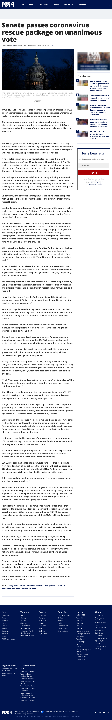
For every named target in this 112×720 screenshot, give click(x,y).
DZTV (78, 647)
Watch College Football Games (26, 675)
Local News (6, 615)
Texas (4, 618)
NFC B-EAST (80, 644)
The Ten (79, 620)
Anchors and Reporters (99, 619)
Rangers (42, 618)
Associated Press (7, 46)
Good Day (62, 612)
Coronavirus (18, 46)
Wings (41, 628)
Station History (100, 622)
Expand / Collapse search (109, 4)
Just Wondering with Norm (83, 650)
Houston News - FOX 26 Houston (9, 670)
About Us (99, 612)
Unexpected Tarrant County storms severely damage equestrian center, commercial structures (100, 110)
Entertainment (63, 626)
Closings (23, 618)
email (108, 712)
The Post (79, 623)
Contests (98, 643)
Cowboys (42, 615)
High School (43, 634)
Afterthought (81, 642)
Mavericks (42, 620)
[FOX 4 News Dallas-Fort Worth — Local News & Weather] (9, 4)
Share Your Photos (27, 636)
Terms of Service (95, 185)
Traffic (60, 623)
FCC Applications (101, 638)
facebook (91, 712)
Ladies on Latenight (83, 631)
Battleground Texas (83, 634)
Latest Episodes (80, 613)
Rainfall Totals (25, 626)
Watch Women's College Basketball (26, 694)
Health (4, 636)
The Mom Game (82, 654)
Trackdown (80, 636)
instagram (100, 712)
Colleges (42, 631)
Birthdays (61, 618)
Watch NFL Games (27, 671)
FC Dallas (42, 626)
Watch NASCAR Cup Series (27, 682)
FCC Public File (100, 636)
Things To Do (62, 628)
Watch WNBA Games (28, 698)
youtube (104, 712)
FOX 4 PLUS (99, 641)
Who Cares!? (80, 639)
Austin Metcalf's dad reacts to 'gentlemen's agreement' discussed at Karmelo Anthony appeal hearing (99, 86)
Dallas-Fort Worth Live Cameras (26, 632)
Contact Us (99, 615)
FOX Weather (25, 628)
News (4, 612)
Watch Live (80, 618)
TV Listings (99, 633)
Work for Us (99, 630)
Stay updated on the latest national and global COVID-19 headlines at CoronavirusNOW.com (33, 587)
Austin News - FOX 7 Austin (9, 674)
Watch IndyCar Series (27, 686)
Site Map (98, 649)
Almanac (23, 623)
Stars (41, 623)
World (4, 623)
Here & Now (80, 659)
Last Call (79, 628)
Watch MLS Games (27, 700)
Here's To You (81, 657)
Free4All (79, 626)
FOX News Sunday (8, 639)
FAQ (96, 625)
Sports (42, 612)
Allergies (23, 620)
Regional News (9, 665)
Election (4, 626)
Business (5, 634)
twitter (95, 712)
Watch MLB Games (27, 679)
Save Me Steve (63, 631)
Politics (4, 628)
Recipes (60, 620)
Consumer (5, 631)
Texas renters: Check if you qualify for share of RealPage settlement (99, 98)
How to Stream (100, 628)
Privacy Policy (96, 183)
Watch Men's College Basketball (27, 689)
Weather (24, 612)
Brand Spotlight (100, 646)
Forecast (23, 615)
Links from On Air (64, 615)
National (5, 620)
